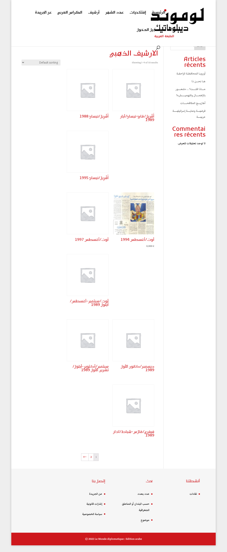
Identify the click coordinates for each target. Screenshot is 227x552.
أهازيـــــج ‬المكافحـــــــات (192, 103)
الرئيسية (158, 13)
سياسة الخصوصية (92, 514)
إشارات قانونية (94, 504)
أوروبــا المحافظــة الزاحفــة (190, 74)
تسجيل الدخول (148, 30)
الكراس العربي (69, 13)
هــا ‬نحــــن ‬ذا (198, 81)
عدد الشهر (114, 13)
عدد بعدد (143, 494)
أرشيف (94, 13)
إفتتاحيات (137, 13)
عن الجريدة (43, 13)
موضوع (145, 520)
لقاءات (193, 494)
